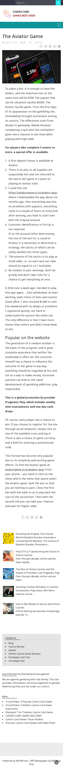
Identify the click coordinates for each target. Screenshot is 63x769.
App (30, 42)
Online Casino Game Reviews (24, 653)
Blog (23, 42)
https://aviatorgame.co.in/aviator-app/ (32, 192)
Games (12, 650)
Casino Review (16, 646)
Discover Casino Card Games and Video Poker (30, 722)
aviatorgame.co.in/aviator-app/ (24, 469)
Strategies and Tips (19, 657)
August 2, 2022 (11, 42)
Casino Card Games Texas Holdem (24, 719)
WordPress (22, 760)
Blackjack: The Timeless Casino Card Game (29, 712)
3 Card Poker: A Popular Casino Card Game (29, 701)
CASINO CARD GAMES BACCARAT (24, 715)
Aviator (38, 42)
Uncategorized (16, 660)
